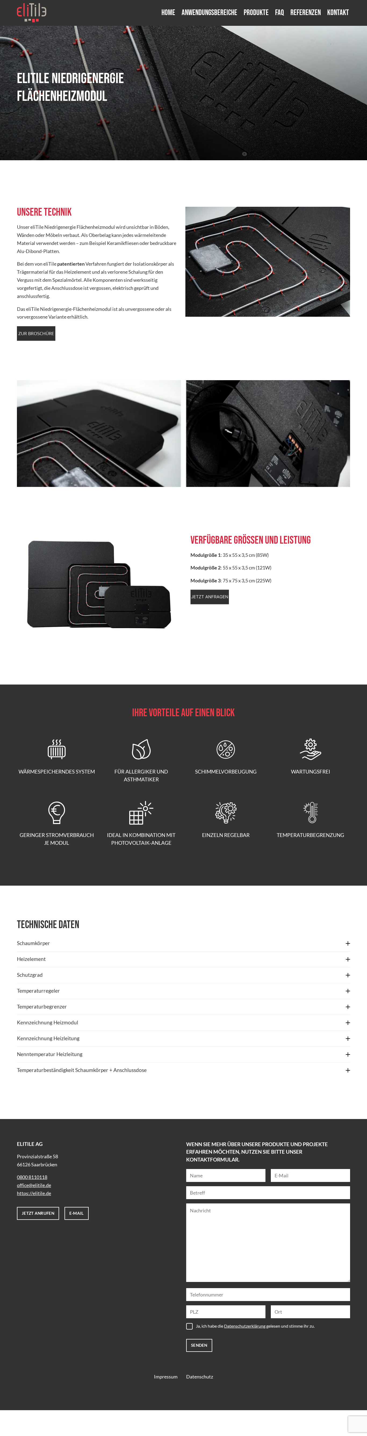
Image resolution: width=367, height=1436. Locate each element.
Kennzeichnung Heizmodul (47, 1022)
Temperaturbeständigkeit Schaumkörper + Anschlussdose (82, 1070)
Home (168, 12)
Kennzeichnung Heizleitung (48, 1038)
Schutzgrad (30, 975)
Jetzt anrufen (38, 1213)
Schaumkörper (33, 943)
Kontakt (338, 12)
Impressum (166, 1377)
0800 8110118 (32, 1177)
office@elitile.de (34, 1185)
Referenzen (305, 12)
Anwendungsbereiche (209, 12)
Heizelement (31, 959)
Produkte (256, 12)
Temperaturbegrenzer (42, 1006)
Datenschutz (199, 1377)
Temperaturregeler (38, 991)
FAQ (279, 12)
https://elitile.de (34, 1193)
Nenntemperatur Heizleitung (49, 1054)
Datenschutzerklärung (244, 1325)
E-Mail (76, 1213)
